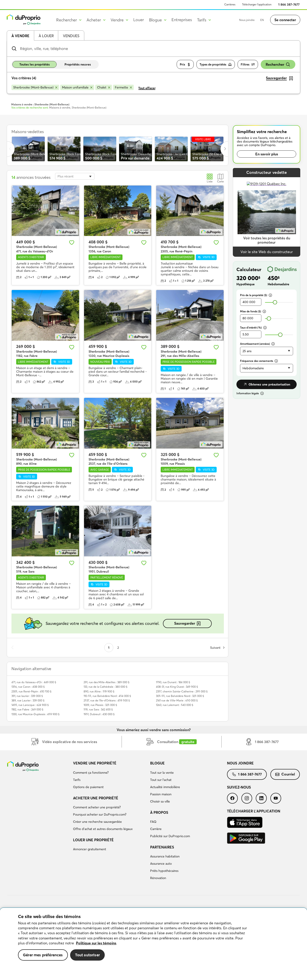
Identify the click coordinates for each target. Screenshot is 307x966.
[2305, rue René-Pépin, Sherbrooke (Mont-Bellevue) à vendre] (190, 211)
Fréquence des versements (256, 361)
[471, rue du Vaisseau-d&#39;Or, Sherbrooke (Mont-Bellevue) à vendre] (45, 211)
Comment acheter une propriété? (97, 807)
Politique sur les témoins (96, 943)
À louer (46, 36)
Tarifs (76, 780)
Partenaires (162, 847)
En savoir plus (266, 154)
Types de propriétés (213, 64)
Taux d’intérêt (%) (251, 327)
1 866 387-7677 (289, 4)
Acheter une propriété (95, 798)
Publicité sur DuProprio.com (170, 836)
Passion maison (160, 794)
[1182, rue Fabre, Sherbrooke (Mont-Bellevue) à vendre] (45, 315)
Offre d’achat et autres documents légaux (103, 829)
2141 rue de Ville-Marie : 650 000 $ (177, 700)
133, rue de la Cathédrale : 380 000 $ (105, 686)
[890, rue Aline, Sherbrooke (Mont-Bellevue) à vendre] (45, 423)
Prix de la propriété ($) (253, 295)
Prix (182, 64)
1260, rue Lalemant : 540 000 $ (174, 705)
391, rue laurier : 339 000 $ (27, 696)
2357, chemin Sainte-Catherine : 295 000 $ (182, 691)
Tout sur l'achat (160, 780)
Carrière (156, 829)
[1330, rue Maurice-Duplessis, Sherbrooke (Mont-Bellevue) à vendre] (117, 315)
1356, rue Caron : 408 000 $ (28, 686)
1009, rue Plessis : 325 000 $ (100, 705)
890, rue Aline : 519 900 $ (99, 691)
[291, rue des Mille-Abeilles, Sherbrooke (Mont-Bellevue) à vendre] (190, 315)
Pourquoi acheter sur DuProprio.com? (99, 814)
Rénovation (158, 878)
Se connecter (285, 20)
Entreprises (181, 19)
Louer (138, 19)
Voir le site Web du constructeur (266, 251)
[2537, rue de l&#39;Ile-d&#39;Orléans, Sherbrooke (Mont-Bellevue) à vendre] (117, 423)
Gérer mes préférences (43, 954)
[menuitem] (109, 775)
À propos (159, 812)
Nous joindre (247, 20)
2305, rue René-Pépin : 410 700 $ (31, 691)
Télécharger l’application (256, 4)
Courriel (288, 774)
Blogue (157, 763)
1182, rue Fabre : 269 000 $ (27, 709)
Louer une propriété (93, 840)
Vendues (71, 36)
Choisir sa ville (160, 801)
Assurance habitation (165, 856)
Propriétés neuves (78, 64)
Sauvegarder (184, 623)
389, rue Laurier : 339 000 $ (27, 700)
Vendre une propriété (94, 763)
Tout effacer (147, 88)
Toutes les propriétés (34, 64)
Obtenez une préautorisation (269, 384)
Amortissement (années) (255, 343)
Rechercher (275, 64)
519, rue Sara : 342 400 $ (98, 709)
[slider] (275, 302)
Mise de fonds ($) (250, 311)
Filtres (245, 64)
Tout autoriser (87, 954)
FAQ (153, 822)
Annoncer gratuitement (89, 849)
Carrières (229, 4)
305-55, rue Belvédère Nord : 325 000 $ (180, 696)
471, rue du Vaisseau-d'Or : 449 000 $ (33, 682)
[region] (153, 937)
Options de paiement (88, 787)
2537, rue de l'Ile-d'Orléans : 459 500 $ (107, 700)
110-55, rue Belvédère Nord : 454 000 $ (107, 696)
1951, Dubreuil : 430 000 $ (99, 714)
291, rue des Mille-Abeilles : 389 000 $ (106, 682)
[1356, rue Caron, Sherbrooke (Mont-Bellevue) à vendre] (117, 211)
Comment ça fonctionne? (91, 773)
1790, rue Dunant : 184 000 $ (173, 682)
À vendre (20, 36)
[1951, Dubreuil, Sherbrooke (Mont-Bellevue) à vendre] (117, 531)
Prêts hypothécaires (164, 871)
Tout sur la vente (162, 773)
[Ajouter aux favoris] (72, 242)
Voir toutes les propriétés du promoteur (266, 240)
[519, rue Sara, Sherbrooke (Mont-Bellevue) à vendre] (45, 531)
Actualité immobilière (165, 787)
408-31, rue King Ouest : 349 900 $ (177, 686)
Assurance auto (161, 864)
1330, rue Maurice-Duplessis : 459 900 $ (35, 714)
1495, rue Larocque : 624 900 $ (30, 705)
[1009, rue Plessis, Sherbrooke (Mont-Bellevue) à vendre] (190, 423)
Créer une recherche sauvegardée (97, 822)
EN (262, 20)
